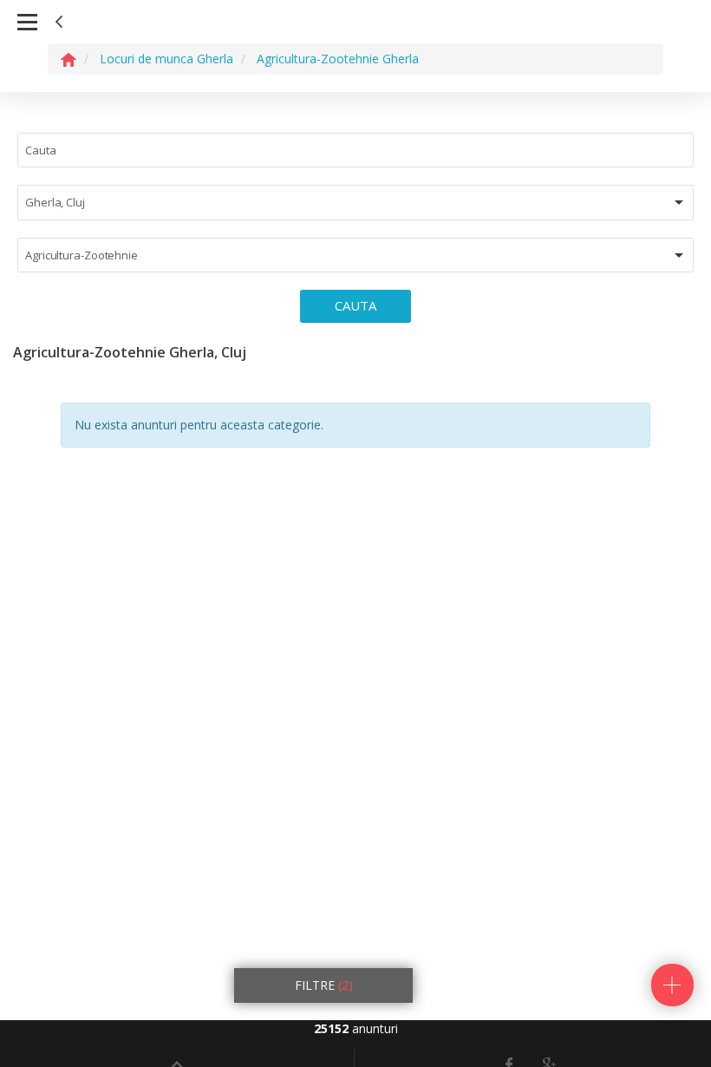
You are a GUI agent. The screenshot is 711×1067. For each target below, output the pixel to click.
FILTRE (324, 985)
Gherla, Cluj (55, 202)
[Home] (68, 58)
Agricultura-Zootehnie (81, 255)
